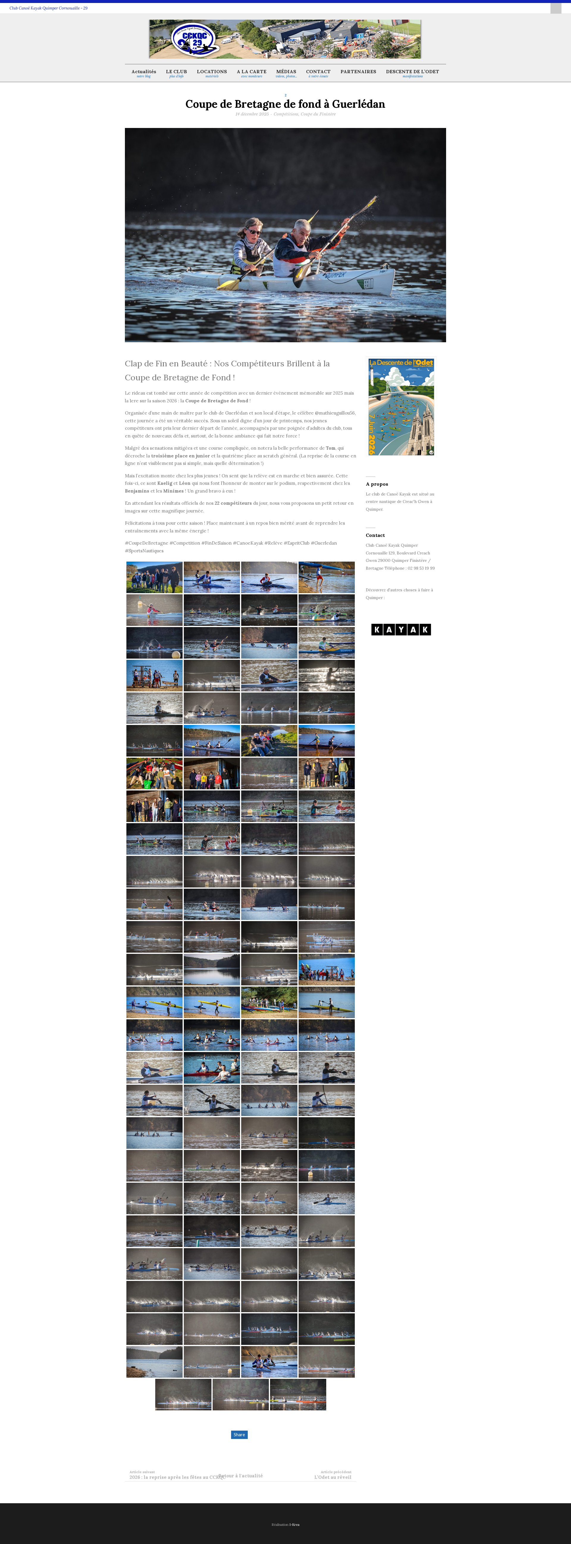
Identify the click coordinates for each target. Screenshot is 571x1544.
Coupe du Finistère (318, 114)
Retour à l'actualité (240, 1476)
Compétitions (286, 114)
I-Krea (294, 1525)
